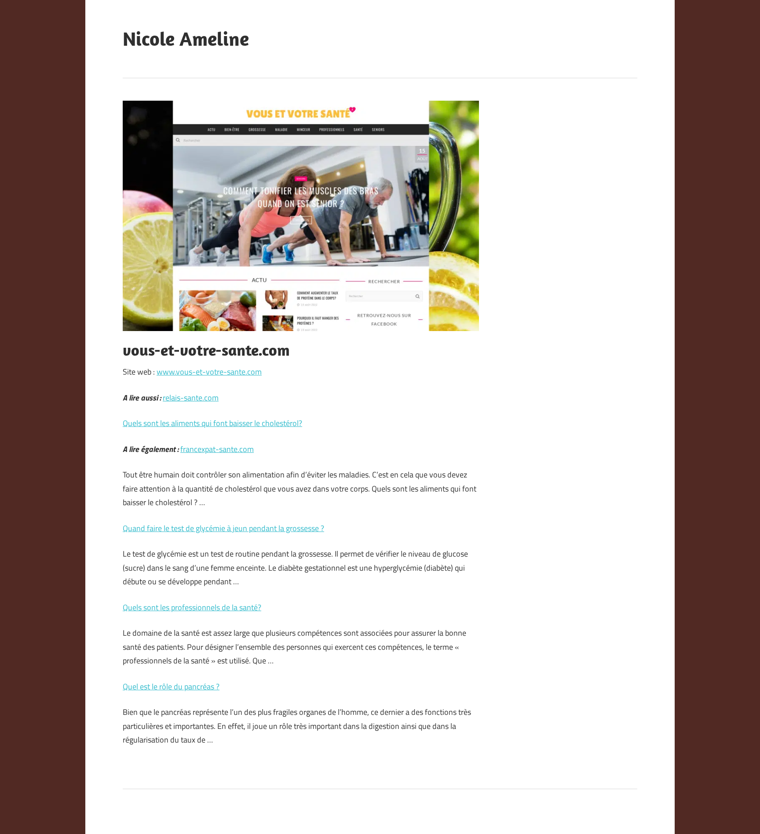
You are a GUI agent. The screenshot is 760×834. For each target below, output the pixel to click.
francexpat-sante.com (217, 449)
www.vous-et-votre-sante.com (209, 372)
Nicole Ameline (186, 39)
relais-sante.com (191, 398)
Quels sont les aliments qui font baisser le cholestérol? (212, 423)
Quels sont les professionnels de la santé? (192, 607)
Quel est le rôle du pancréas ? (171, 686)
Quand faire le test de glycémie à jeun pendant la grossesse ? (223, 528)
